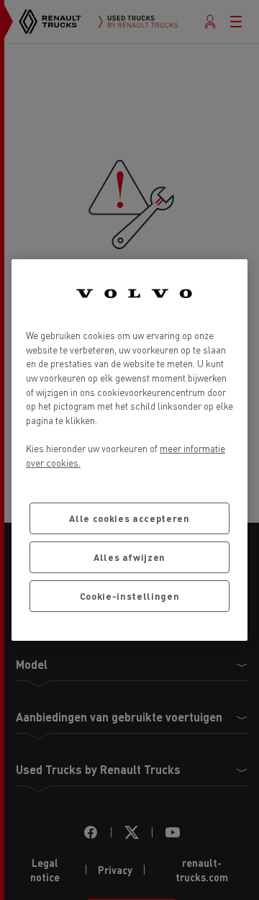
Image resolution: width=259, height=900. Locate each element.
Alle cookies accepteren (129, 518)
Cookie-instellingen (129, 596)
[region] (129, 449)
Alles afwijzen (129, 557)
